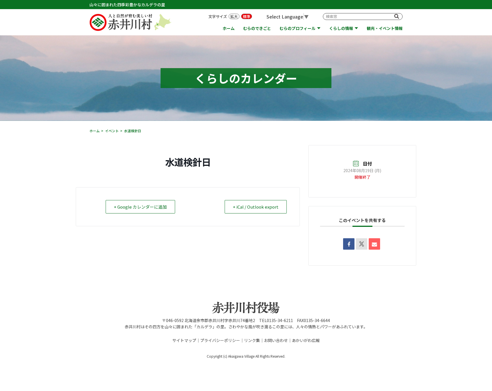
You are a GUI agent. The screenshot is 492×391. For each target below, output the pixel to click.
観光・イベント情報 (385, 28)
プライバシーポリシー (220, 340)
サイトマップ (184, 340)
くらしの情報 (341, 28)
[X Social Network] (361, 244)
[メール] (374, 244)
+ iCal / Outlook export (255, 207)
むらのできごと (257, 28)
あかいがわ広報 (306, 340)
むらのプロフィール (297, 28)
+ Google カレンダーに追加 (140, 207)
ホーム (229, 28)
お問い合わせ (276, 340)
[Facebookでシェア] (348, 244)
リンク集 (252, 340)
